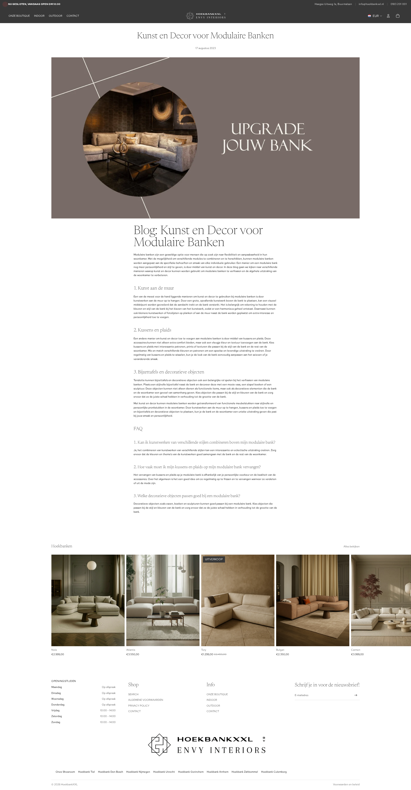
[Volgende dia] (355, 605)
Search (133, 694)
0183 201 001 (399, 4)
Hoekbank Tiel (86, 772)
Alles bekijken (352, 546)
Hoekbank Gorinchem (191, 772)
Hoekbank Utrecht (164, 772)
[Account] (388, 16)
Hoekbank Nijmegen (138, 772)
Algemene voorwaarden (145, 700)
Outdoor (213, 705)
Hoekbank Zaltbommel (245, 772)
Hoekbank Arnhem (217, 772)
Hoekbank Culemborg (274, 772)
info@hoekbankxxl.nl (371, 4)
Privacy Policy (138, 705)
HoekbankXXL (69, 784)
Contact (134, 711)
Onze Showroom (65, 772)
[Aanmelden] (356, 695)
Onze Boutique (217, 694)
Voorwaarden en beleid (346, 784)
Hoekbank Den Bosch (110, 772)
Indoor (212, 700)
